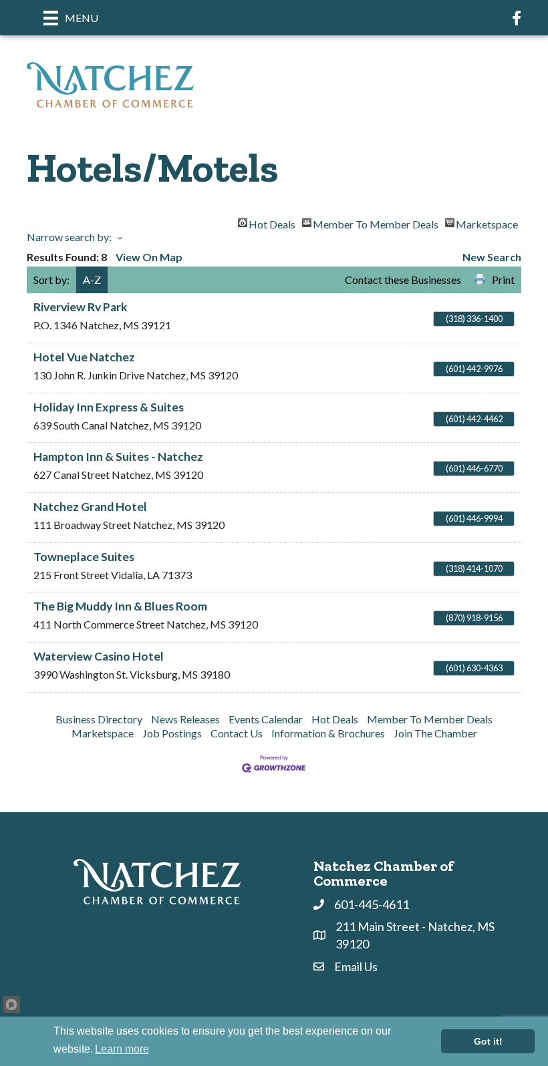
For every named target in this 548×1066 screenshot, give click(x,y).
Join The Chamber (435, 733)
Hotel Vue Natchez (84, 357)
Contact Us (237, 733)
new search (491, 256)
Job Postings (172, 733)
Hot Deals (272, 222)
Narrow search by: (69, 236)
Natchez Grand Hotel (90, 507)
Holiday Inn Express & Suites (108, 407)
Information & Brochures (328, 733)
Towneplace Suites (83, 557)
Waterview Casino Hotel (98, 656)
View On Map (149, 256)
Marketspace (487, 222)
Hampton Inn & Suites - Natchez (118, 457)
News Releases (185, 719)
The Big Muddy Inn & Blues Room (120, 606)
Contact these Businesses (403, 279)
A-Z (92, 279)
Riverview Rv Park (80, 307)
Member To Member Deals (375, 222)
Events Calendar (266, 719)
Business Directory (98, 719)
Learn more (122, 1049)
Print (503, 279)
